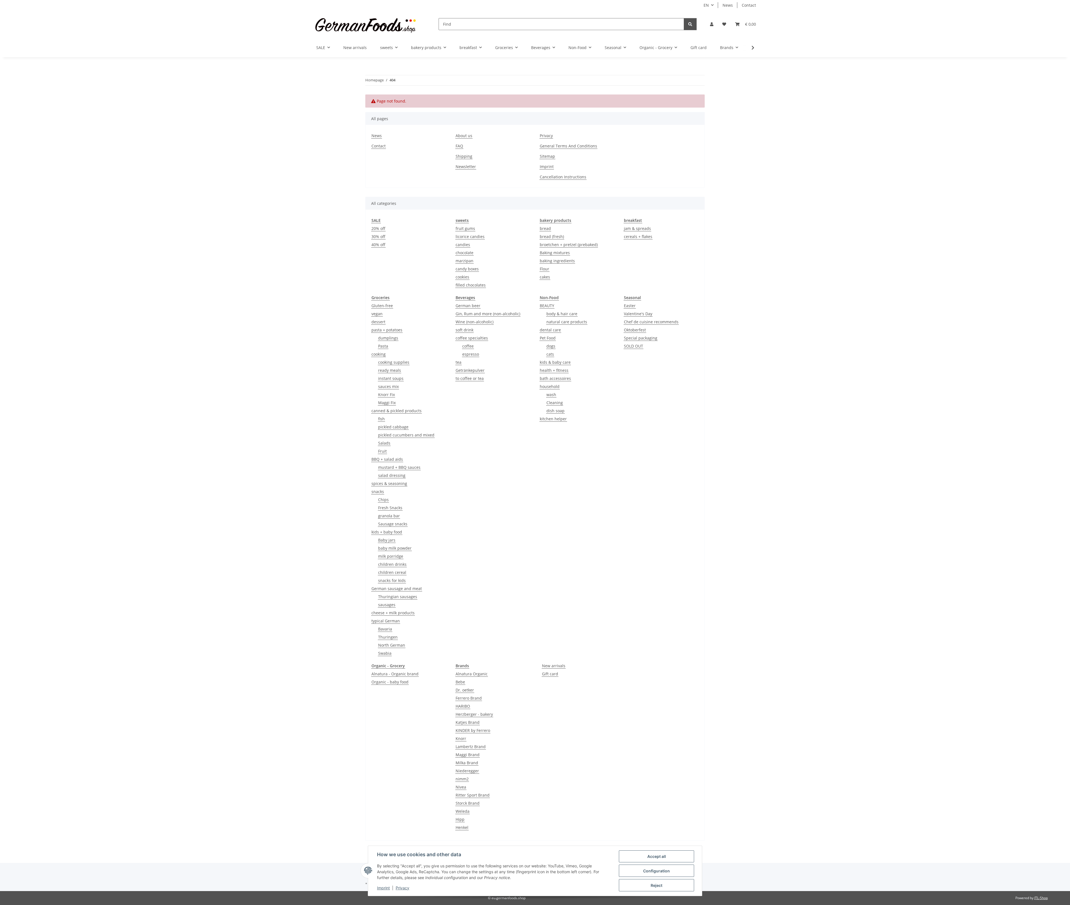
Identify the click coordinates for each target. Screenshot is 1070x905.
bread (545, 228)
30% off (378, 236)
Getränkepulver (470, 370)
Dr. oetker (465, 690)
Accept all (656, 856)
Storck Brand (468, 803)
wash (551, 394)
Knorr (461, 738)
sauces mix (388, 386)
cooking (378, 354)
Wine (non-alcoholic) (474, 321)
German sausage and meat (396, 588)
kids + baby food (386, 532)
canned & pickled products (396, 410)
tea (458, 362)
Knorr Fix (386, 394)
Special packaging (640, 338)
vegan (377, 313)
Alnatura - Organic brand (395, 673)
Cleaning (554, 402)
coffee (468, 346)
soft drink (464, 330)
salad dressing (391, 475)
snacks (377, 491)
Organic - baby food (389, 682)
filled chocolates (471, 285)
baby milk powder (395, 548)
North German (391, 645)
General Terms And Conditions (568, 146)
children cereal (392, 572)
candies (463, 244)
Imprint (383, 887)
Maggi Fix (387, 402)
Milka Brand (467, 762)
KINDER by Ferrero (473, 730)
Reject (656, 885)
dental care (550, 330)
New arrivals (553, 665)
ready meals (389, 370)
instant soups (390, 378)
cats (550, 354)
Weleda (463, 811)
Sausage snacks (392, 523)
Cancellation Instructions (563, 176)
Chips (383, 499)
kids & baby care (555, 362)
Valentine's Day (638, 313)
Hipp (460, 819)
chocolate (464, 252)
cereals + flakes (638, 236)
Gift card (550, 673)
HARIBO (463, 706)
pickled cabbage (393, 427)
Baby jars (386, 540)
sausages (386, 604)
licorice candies (470, 236)
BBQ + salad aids (387, 459)
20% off (378, 228)
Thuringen (388, 637)
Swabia (384, 653)
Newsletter (466, 166)
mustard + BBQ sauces (399, 467)
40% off (378, 244)
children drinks (392, 564)
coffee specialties (472, 338)
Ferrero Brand (469, 698)
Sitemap (547, 156)
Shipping (464, 156)
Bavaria (385, 629)
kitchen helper (553, 418)
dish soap (555, 410)
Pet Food (548, 338)
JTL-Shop (1041, 898)
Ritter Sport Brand (473, 795)
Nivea (461, 787)
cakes (545, 277)
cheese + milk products (393, 612)
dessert (378, 321)
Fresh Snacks (390, 507)
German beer (468, 305)
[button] (712, 24)
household (550, 386)
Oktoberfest (635, 330)
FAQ (459, 146)
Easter (630, 305)
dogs (550, 346)
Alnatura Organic (472, 673)
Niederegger (467, 770)
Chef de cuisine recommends (651, 321)
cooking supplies (393, 362)
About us (464, 135)
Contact (749, 5)
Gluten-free (382, 305)
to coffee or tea (470, 378)
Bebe (460, 682)
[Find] (690, 24)
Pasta (383, 346)
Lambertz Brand (471, 746)
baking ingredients (557, 260)
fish (381, 418)
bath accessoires (555, 378)
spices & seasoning (389, 483)
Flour (544, 268)
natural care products (566, 321)
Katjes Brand (468, 722)
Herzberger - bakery (474, 714)
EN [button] (706, 5)
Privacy (402, 887)
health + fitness (554, 370)
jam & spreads (637, 228)
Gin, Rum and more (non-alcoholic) (488, 313)
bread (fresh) (552, 236)
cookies (462, 277)
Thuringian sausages (397, 596)
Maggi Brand (468, 754)
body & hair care (561, 313)
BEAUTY (547, 305)
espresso (470, 354)
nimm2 (462, 779)
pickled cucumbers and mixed (406, 435)
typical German (385, 620)
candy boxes (467, 268)
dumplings (388, 338)
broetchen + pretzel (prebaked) (569, 244)
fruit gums (465, 228)
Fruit (382, 451)
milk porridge (390, 556)
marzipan (464, 260)
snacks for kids (392, 580)
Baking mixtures (555, 252)
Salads (384, 443)
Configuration (656, 870)
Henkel (462, 827)
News (728, 5)
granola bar (389, 515)
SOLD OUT (633, 346)
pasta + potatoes (386, 330)
